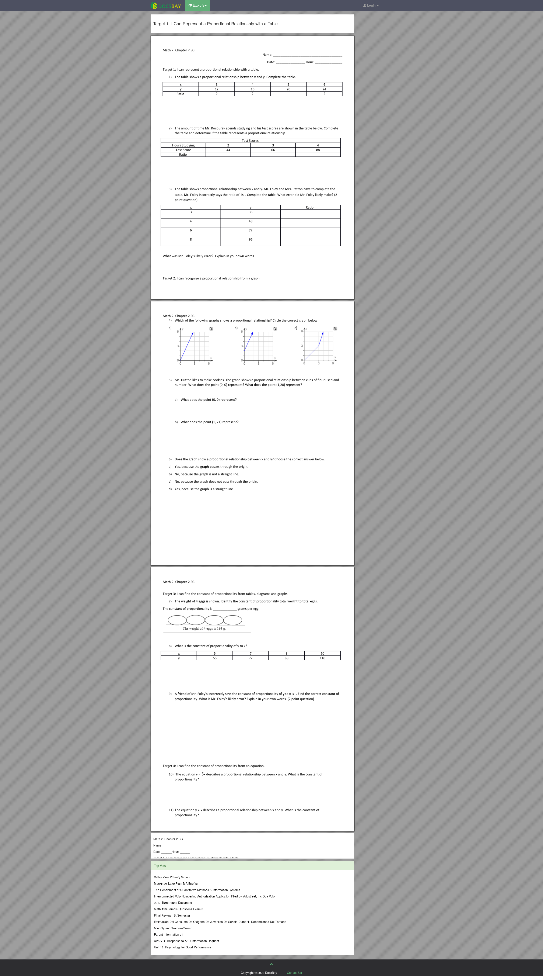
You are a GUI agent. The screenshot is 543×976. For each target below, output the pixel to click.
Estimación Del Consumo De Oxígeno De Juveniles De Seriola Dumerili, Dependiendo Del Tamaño (220, 922)
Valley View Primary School (172, 877)
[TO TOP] (271, 964)
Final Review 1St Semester (172, 915)
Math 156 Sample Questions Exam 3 (178, 909)
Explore (198, 5)
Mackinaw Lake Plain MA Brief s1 (176, 883)
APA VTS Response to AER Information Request (186, 941)
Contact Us (294, 972)
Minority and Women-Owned (173, 928)
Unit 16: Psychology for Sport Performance (182, 947)
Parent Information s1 (168, 934)
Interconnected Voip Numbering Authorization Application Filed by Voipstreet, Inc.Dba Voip (214, 896)
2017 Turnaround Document (173, 902)
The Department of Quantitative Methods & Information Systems (197, 890)
